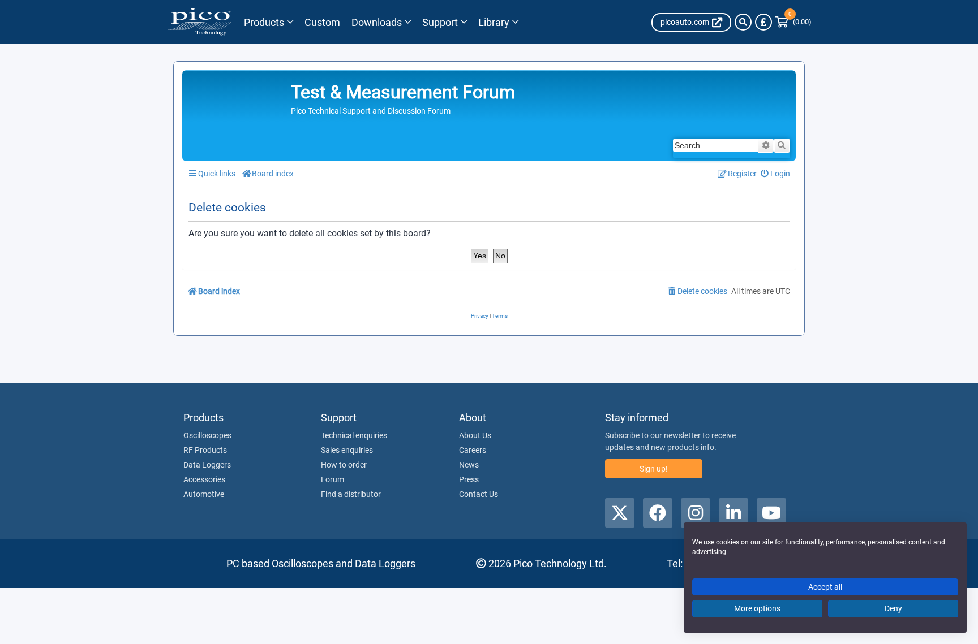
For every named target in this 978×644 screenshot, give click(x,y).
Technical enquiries (354, 435)
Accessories (204, 479)
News (469, 464)
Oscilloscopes (207, 435)
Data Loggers (207, 464)
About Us (475, 435)
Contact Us (478, 494)
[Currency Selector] (763, 22)
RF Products (205, 450)
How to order (344, 464)
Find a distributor (351, 494)
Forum (332, 479)
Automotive (203, 494)
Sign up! (654, 468)
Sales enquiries (347, 450)
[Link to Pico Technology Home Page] (199, 22)
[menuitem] (776, 174)
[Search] (743, 22)
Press (469, 479)
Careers (472, 450)
